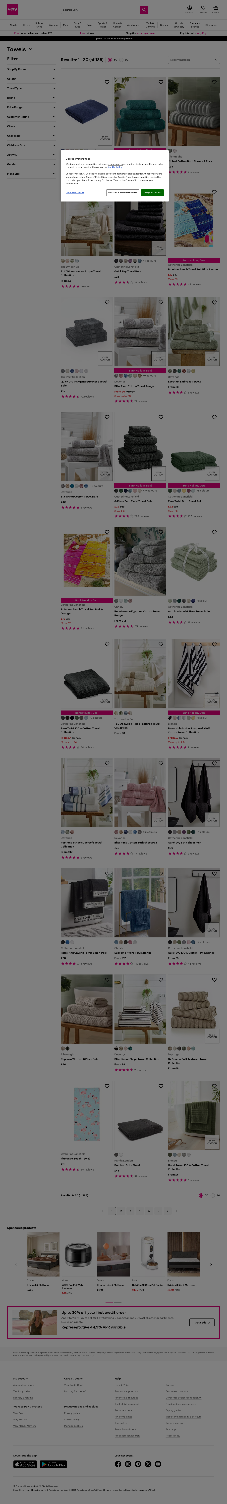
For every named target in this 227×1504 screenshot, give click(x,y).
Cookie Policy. (115, 167)
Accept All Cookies (152, 192)
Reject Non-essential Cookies (122, 192)
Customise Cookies (75, 192)
